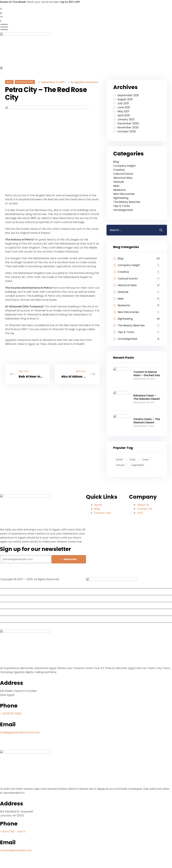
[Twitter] (22, 862)
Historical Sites (24, 82)
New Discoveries (124, 194)
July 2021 (123, 103)
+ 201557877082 (10, 714)
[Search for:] (130, 230)
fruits (133, 459)
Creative (119, 170)
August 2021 (125, 99)
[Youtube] (13, 862)
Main (116, 186)
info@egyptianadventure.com (20, 732)
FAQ (4, 605)
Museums (119, 190)
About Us (7, 598)
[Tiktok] (22, 572)
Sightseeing (120, 198)
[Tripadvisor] (22, 744)
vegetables (137, 465)
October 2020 (126, 131)
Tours (5, 592)
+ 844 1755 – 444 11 (12, 832)
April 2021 (123, 115)
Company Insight (124, 166)
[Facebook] (4, 572)
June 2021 (123, 107)
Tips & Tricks (121, 206)
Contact (6, 619)
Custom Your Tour (13, 626)
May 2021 (123, 111)
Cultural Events (123, 174)
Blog (9, 82)
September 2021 (128, 95)
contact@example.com (16, 850)
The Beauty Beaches (126, 202)
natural (120, 465)
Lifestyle (118, 182)
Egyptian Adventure (86, 82)
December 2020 (128, 123)
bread (119, 459)
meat (145, 459)
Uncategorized (123, 210)
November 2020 (128, 127)
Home (5, 585)
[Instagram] (13, 572)
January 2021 (125, 119)
